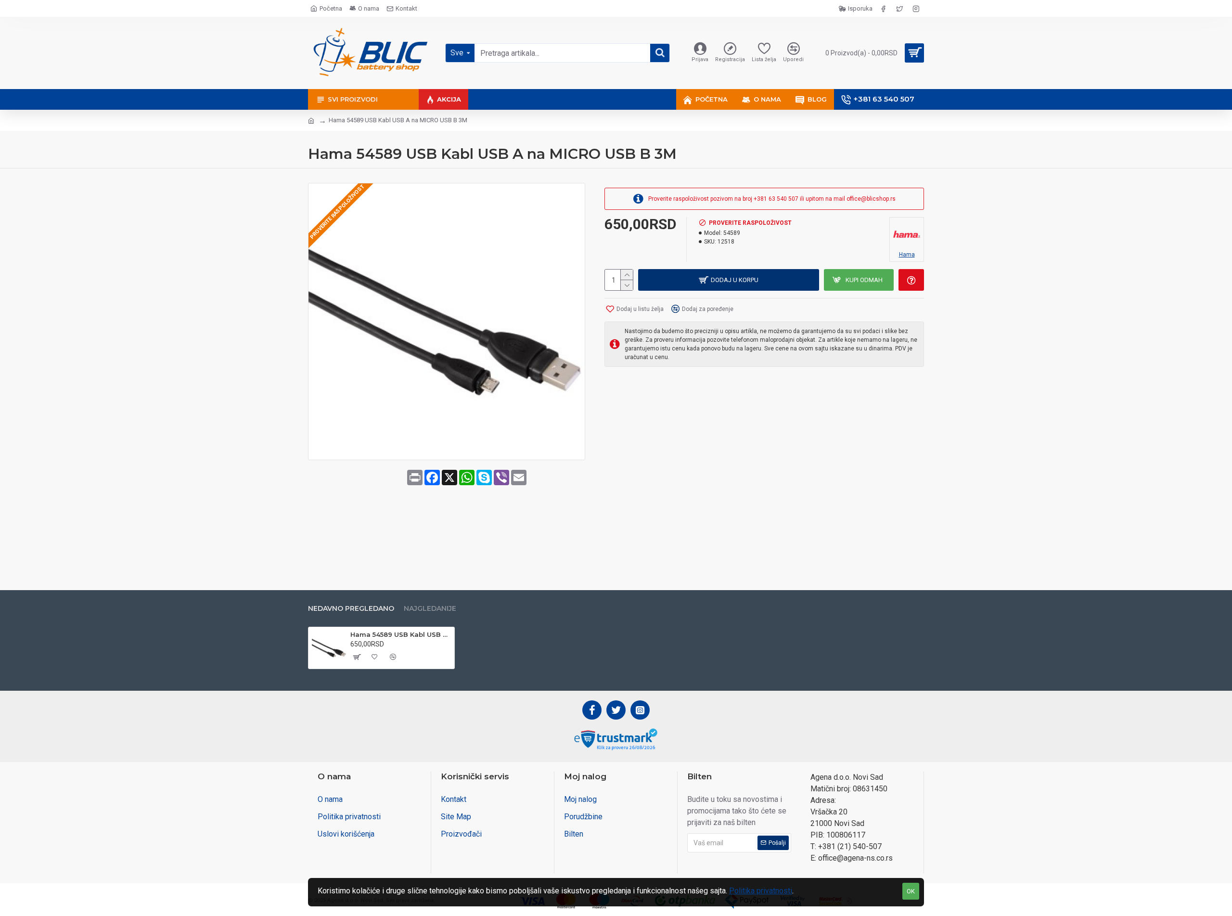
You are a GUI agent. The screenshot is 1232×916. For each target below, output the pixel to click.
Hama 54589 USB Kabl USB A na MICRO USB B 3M (400, 634)
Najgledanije (430, 609)
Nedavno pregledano (351, 609)
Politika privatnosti (760, 890)
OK (911, 891)
